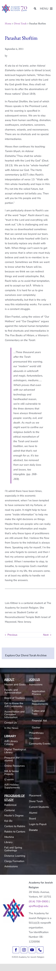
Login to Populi (38, 824)
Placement (35, 795)
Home (8, 23)
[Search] (35, 8)
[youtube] (32, 950)
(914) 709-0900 (38, 901)
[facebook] (16, 950)
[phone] (40, 950)
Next (46, 635)
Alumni (33, 812)
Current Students (39, 807)
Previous (12, 635)
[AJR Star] (13, 899)
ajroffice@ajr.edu (38, 906)
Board (32, 818)
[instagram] (24, 950)
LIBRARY (10, 736)
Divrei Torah (20, 23)
